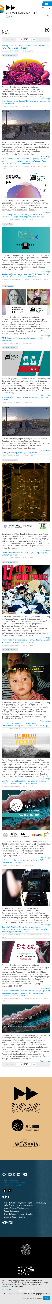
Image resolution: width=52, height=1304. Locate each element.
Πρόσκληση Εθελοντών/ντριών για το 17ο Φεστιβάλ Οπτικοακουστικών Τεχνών (22, 861)
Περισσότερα (45, 98)
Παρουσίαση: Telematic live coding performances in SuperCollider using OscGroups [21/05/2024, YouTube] (23, 215)
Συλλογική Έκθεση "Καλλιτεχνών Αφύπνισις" (20, 452)
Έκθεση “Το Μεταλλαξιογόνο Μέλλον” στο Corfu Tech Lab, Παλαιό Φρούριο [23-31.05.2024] (25, 46)
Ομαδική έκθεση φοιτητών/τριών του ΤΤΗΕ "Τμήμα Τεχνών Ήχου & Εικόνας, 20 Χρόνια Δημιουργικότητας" (25, 275)
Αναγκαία (28, 1299)
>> (34, 39)
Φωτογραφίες (8, 286)
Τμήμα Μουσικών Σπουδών (13, 1185)
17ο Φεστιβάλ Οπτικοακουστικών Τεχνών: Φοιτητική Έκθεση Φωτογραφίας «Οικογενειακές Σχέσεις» (26, 641)
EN (49, 7)
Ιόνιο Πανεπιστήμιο (10, 1180)
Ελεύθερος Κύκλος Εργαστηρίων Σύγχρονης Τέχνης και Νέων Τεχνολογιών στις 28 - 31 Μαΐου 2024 (24, 782)
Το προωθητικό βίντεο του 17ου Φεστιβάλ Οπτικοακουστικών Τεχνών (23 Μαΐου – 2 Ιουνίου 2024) (24, 724)
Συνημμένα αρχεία (10, 55)
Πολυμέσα (8, 224)
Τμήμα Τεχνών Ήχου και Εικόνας (14, 1182)
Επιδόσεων (38, 1299)
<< (18, 39)
